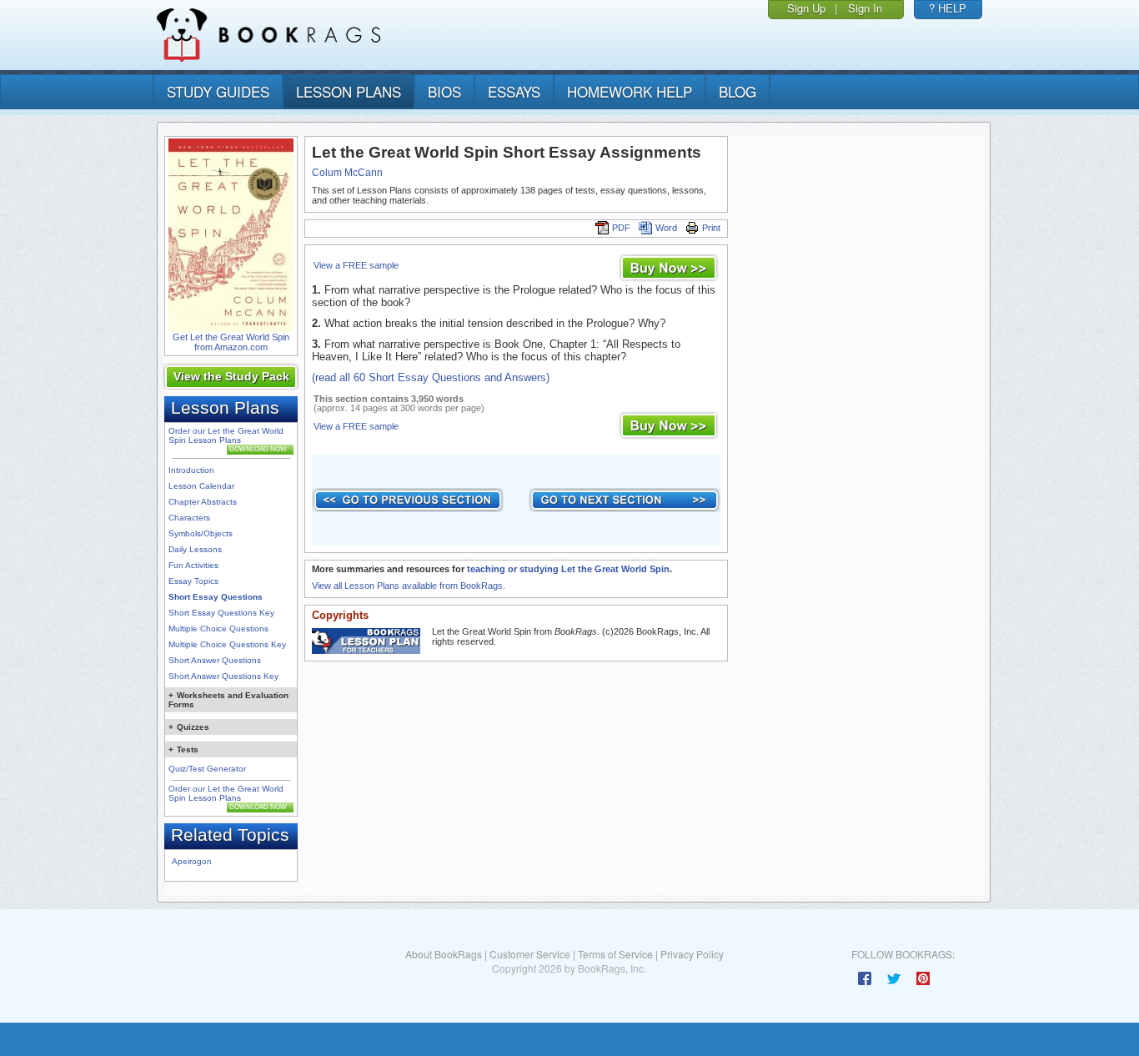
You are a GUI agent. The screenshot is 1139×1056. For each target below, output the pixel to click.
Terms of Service (615, 954)
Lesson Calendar (201, 485)
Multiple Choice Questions (218, 628)
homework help (629, 91)
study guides (218, 91)
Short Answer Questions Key (223, 676)
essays (514, 91)
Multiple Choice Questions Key (227, 644)
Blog (737, 91)
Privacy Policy (692, 954)
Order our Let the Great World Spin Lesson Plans (225, 435)
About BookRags (443, 954)
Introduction (191, 470)
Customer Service (529, 954)
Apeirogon (192, 861)
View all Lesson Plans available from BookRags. (408, 586)
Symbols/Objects (200, 533)
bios (444, 91)
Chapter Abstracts (202, 501)
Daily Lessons (195, 549)
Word (666, 228)
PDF (621, 228)
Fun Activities (193, 565)
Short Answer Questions (214, 660)
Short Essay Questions (215, 596)
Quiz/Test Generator (207, 768)
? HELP (947, 8)
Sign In (865, 8)
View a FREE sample (356, 265)
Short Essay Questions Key (221, 612)
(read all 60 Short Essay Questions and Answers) (430, 377)
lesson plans (348, 91)
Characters (189, 517)
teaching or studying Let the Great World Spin (568, 569)
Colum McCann (347, 173)
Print (711, 228)
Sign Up (806, 8)
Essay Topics (193, 581)
